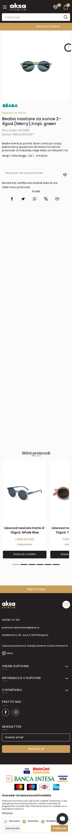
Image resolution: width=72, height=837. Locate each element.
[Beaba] (10, 105)
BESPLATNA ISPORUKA (36, 26)
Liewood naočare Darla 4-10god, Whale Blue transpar (25, 532)
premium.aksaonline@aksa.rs (20, 627)
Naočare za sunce (14, 113)
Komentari (53, 234)
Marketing (52, 821)
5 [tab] (48, 564)
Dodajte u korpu (24, 554)
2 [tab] (24, 564)
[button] (65, 177)
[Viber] (46, 198)
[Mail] (57, 198)
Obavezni (14, 821)
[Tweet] (23, 198)
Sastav (53, 221)
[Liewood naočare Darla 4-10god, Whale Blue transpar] (24, 493)
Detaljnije (42, 155)
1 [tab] (36, 62)
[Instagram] (15, 712)
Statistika (33, 821)
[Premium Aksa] (18, 6)
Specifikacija (18, 234)
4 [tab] (40, 564)
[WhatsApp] (34, 198)
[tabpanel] (36, 66)
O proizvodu (18, 221)
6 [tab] (56, 564)
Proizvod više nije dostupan (24, 173)
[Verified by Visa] (27, 770)
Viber (9, 653)
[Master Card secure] (41, 770)
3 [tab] (32, 564)
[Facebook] (12, 198)
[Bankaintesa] (30, 778)
